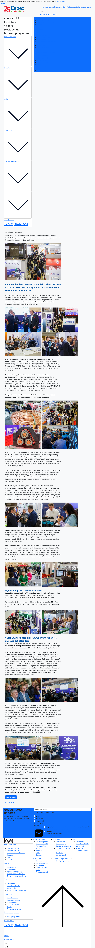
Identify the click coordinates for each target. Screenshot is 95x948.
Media (39, 65)
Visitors (6, 99)
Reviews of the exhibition (45, 22)
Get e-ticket (41, 45)
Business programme (11, 161)
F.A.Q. (38, 27)
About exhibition (10, 37)
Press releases (42, 60)
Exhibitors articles (43, 58)
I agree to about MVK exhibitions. (66, 832)
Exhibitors (7, 68)
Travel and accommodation (46, 42)
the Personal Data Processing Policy (58, 829)
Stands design (42, 35)
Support (39, 25)
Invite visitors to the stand (46, 39)
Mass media (40, 821)
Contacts (40, 29)
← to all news (9, 802)
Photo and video (42, 62)
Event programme (43, 71)
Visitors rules (41, 50)
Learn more (61, 1)
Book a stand (41, 33)
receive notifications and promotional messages (70, 831)
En (42, 11)
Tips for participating (44, 37)
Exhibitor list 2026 (43, 20)
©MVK (6, 936)
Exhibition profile (43, 18)
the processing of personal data (64, 827)
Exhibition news (42, 56)
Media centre (8, 130)
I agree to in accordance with (67, 828)
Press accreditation (43, 67)
